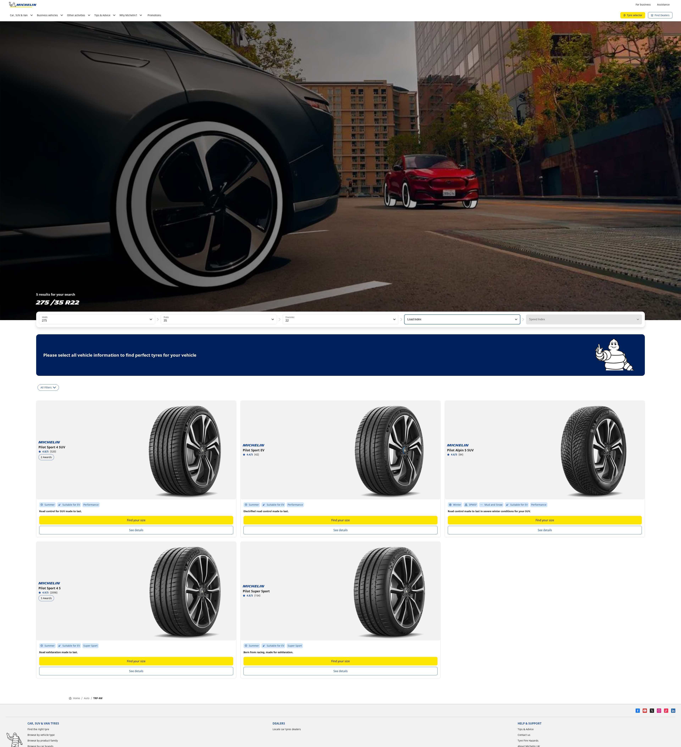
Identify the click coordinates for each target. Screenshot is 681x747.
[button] (150, 319)
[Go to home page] (23, 4)
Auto (86, 698)
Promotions (154, 15)
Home (76, 698)
